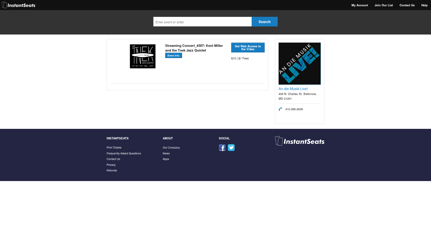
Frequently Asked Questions (124, 153)
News (166, 153)
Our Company (171, 147)
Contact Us (407, 5)
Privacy (111, 164)
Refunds (112, 170)
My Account (360, 5)
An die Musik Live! (293, 88)
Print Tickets (114, 147)
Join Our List (384, 5)
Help (424, 5)
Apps (166, 159)
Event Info (173, 55)
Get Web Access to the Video (248, 47)
